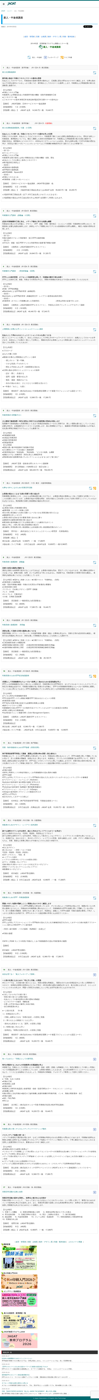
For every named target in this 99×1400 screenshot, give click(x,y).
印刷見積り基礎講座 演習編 (13, 624)
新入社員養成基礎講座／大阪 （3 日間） (17, 127)
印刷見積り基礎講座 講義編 (13, 561)
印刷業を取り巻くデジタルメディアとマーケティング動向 (24, 1128)
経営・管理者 (21, 1242)
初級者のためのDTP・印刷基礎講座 (15, 897)
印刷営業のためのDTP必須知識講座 (15, 675)
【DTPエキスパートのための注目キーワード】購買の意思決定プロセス (25, 1366)
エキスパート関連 (75, 1242)
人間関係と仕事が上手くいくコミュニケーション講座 (22, 329)
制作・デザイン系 (46, 1242)
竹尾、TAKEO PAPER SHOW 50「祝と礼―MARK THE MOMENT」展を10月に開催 (29, 1391)
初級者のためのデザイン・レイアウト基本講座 (20, 824)
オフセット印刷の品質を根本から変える (15, 1383)
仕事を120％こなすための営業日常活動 (17, 487)
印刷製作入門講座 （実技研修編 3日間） (19, 271)
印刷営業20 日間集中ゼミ (12, 415)
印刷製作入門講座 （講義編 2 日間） (16, 215)
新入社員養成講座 (9, 72)
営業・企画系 (32, 1242)
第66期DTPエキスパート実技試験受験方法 (15, 1375)
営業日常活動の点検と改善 (12, 1191)
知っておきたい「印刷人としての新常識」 (18, 1058)
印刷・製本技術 (60, 1242)
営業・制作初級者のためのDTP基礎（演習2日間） (21, 747)
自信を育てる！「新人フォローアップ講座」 (19, 974)
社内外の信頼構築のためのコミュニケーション (17, 1358)
